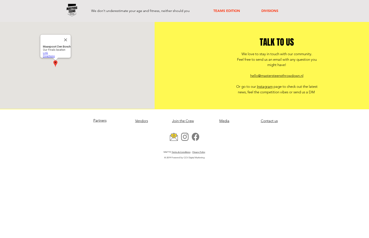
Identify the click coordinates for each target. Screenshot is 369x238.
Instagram (265, 86)
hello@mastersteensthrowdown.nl (276, 76)
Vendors (141, 121)
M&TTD (168, 152)
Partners (100, 120)
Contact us (269, 121)
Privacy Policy (198, 152)
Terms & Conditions (181, 152)
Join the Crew (183, 121)
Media (224, 121)
